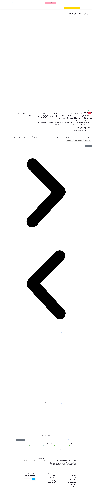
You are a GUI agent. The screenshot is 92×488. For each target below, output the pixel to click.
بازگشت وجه (52, 477)
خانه (61, 2)
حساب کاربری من (49, 2)
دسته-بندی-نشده (87, 10)
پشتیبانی (53, 475)
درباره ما (73, 477)
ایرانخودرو (82, 10)
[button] (46, 193)
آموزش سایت (52, 482)
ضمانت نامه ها (72, 482)
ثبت (33, 479)
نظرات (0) (69, 140)
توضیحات (86, 140)
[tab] (87, 140)
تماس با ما (42, 2)
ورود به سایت (52, 480)
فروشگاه (58, 2)
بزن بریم (14, 2)
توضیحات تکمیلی (78, 140)
